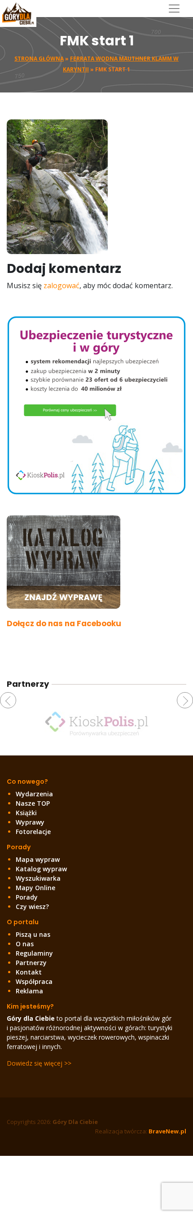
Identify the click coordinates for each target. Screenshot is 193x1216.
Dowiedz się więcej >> (39, 1063)
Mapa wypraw (38, 859)
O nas (25, 943)
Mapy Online (35, 887)
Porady (27, 897)
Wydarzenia (34, 794)
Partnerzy (31, 962)
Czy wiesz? (32, 906)
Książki (26, 812)
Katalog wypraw (41, 869)
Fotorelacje (33, 831)
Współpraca (34, 981)
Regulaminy (34, 953)
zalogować (61, 285)
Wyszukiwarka (38, 878)
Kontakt (29, 972)
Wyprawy (30, 822)
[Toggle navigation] (177, 8)
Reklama (29, 991)
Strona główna (39, 58)
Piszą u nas (33, 934)
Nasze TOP (33, 803)
